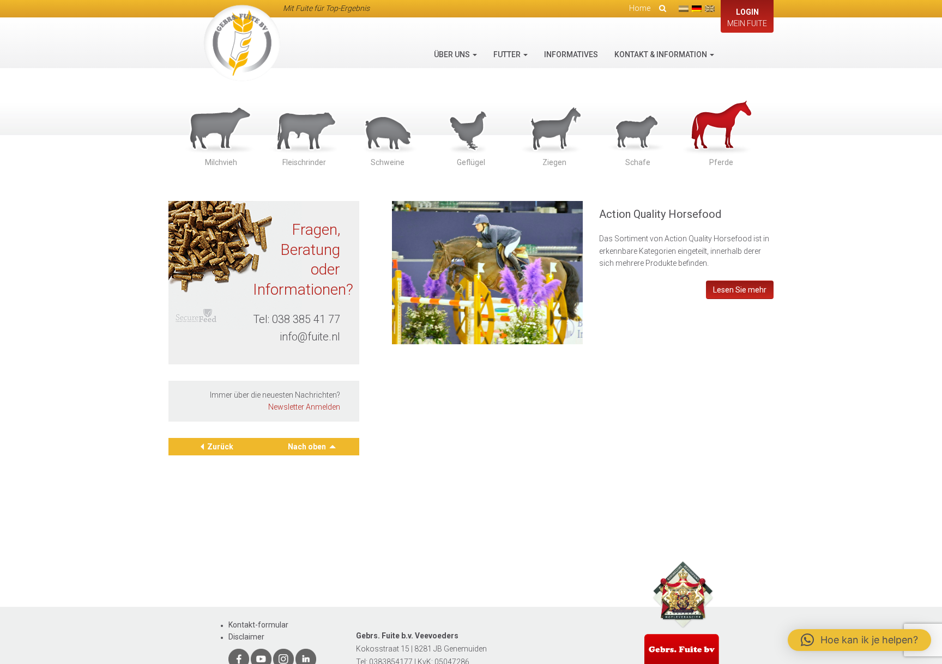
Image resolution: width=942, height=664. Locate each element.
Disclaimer (246, 636)
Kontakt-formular (258, 624)
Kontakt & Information (661, 54)
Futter (507, 54)
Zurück (220, 446)
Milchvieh (221, 162)
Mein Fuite (747, 18)
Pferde (721, 162)
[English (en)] (710, 8)
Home (639, 8)
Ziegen (554, 162)
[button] (859, 640)
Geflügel (471, 162)
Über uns (453, 54)
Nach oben (308, 446)
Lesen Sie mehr (739, 289)
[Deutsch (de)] (697, 8)
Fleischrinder (304, 162)
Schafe (637, 162)
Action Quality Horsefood (660, 214)
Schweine (387, 162)
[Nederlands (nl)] (684, 8)
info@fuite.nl (310, 336)
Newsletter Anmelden (304, 407)
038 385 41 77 (306, 319)
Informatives (571, 54)
